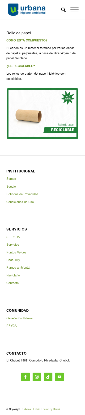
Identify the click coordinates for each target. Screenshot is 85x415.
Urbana (26, 409)
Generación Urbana (19, 318)
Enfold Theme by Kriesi (46, 409)
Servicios (12, 244)
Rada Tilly (13, 259)
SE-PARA (13, 237)
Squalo (11, 186)
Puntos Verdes (16, 252)
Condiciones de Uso (20, 201)
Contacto (12, 282)
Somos (11, 178)
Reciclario (13, 275)
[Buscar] (61, 9)
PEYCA (11, 325)
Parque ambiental (18, 267)
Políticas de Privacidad (22, 194)
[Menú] (72, 9)
